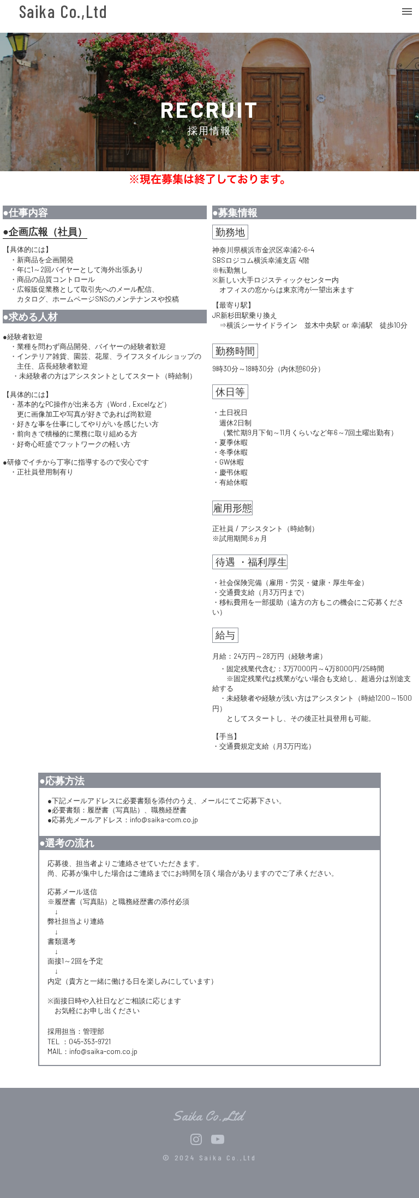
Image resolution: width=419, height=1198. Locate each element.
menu (407, 11)
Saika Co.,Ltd (63, 11)
